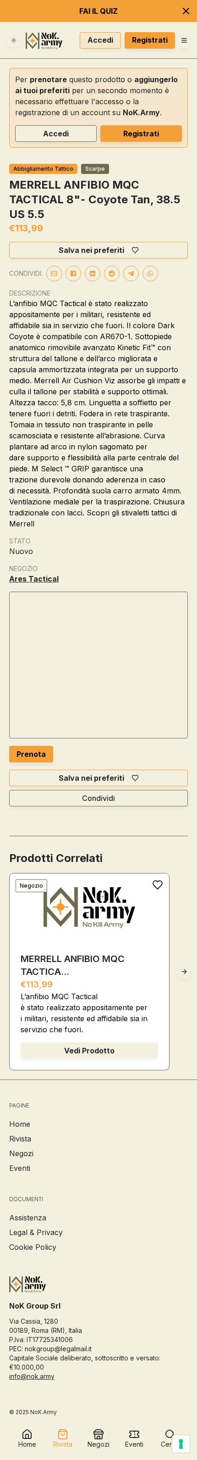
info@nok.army (32, 1376)
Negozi (21, 1153)
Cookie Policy (32, 1247)
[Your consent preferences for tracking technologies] (181, 1444)
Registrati (150, 40)
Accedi (100, 40)
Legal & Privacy (36, 1232)
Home (19, 1124)
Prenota (31, 754)
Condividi (98, 798)
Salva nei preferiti (91, 250)
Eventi (19, 1168)
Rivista (20, 1138)
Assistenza (27, 1217)
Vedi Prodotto (89, 1050)
